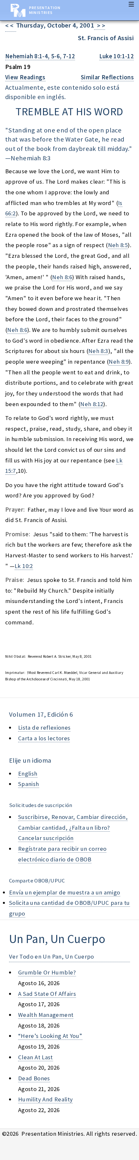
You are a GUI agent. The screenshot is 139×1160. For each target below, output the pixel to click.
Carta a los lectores (44, 738)
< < (10, 25)
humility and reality (45, 1099)
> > (99, 25)
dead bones (34, 1078)
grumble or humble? (47, 972)
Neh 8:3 (98, 351)
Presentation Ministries (44, 10)
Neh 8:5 (118, 245)
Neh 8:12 (91, 404)
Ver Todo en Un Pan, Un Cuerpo (51, 956)
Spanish (28, 784)
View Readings (25, 77)
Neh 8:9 (119, 361)
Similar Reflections (107, 77)
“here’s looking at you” (50, 1036)
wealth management (45, 1014)
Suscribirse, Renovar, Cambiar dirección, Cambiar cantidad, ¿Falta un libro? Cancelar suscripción (73, 827)
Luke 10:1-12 (116, 56)
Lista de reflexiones (44, 727)
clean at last (35, 1057)
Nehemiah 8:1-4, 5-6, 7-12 (40, 56)
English (27, 773)
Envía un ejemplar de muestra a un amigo (64, 892)
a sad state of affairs (47, 993)
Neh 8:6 (62, 277)
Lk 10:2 (24, 566)
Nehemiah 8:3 (30, 158)
